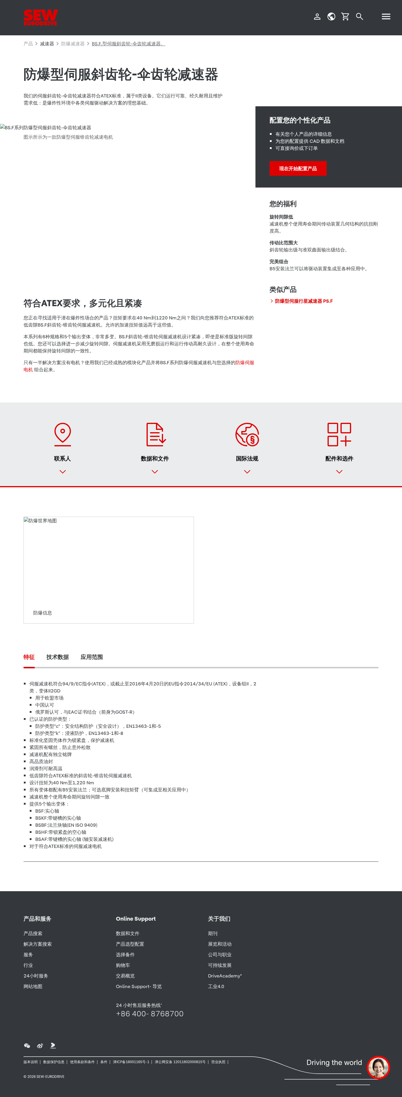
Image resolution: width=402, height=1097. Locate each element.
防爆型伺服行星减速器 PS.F (304, 300)
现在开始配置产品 (298, 168)
